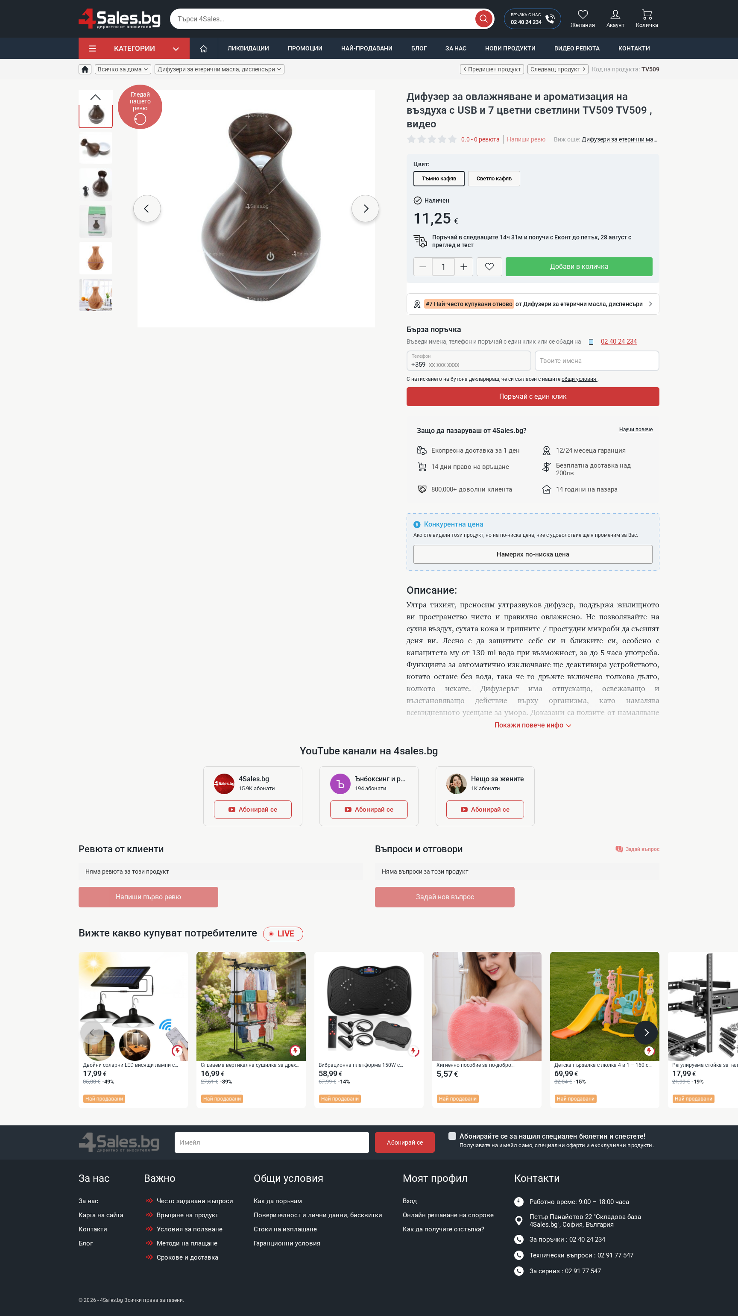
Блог (419, 48)
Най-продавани (366, 48)
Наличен (437, 200)
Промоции (305, 48)
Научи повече (636, 430)
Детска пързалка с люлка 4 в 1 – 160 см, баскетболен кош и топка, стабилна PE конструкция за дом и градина (603, 1065)
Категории (134, 48)
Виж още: (567, 139)
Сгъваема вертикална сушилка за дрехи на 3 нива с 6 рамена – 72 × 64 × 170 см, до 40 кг (250, 1065)
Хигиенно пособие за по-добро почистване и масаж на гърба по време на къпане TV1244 (484, 1065)
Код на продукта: (616, 69)
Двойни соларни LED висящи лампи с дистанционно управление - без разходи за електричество (132, 1065)
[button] (96, 97)
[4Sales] (120, 19)
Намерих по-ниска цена (533, 554)
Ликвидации (248, 48)
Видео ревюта (577, 48)
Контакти (634, 48)
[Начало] (204, 48)
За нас (455, 48)
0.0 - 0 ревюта (480, 139)
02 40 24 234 (619, 341)
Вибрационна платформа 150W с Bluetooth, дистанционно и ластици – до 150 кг (367, 1065)
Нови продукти (510, 48)
